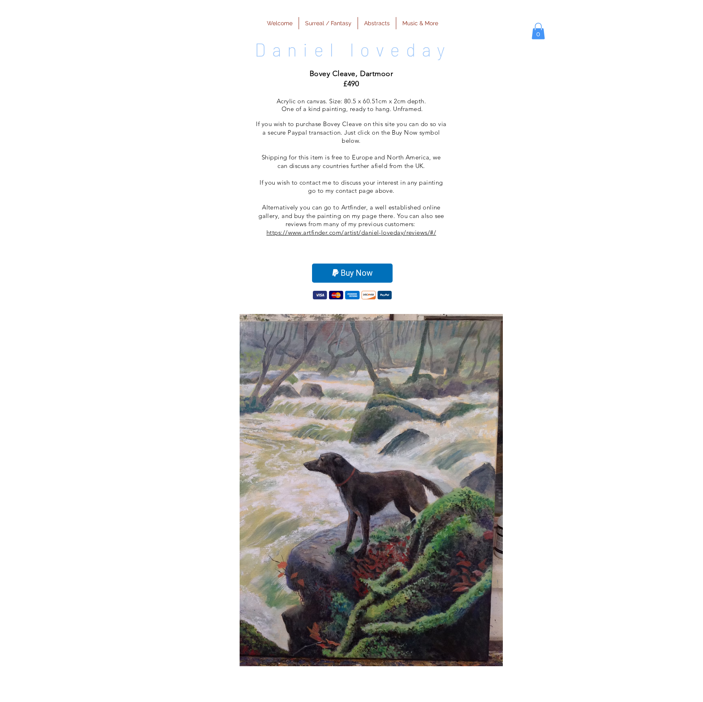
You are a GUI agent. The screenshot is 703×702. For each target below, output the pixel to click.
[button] (538, 31)
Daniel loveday (353, 49)
